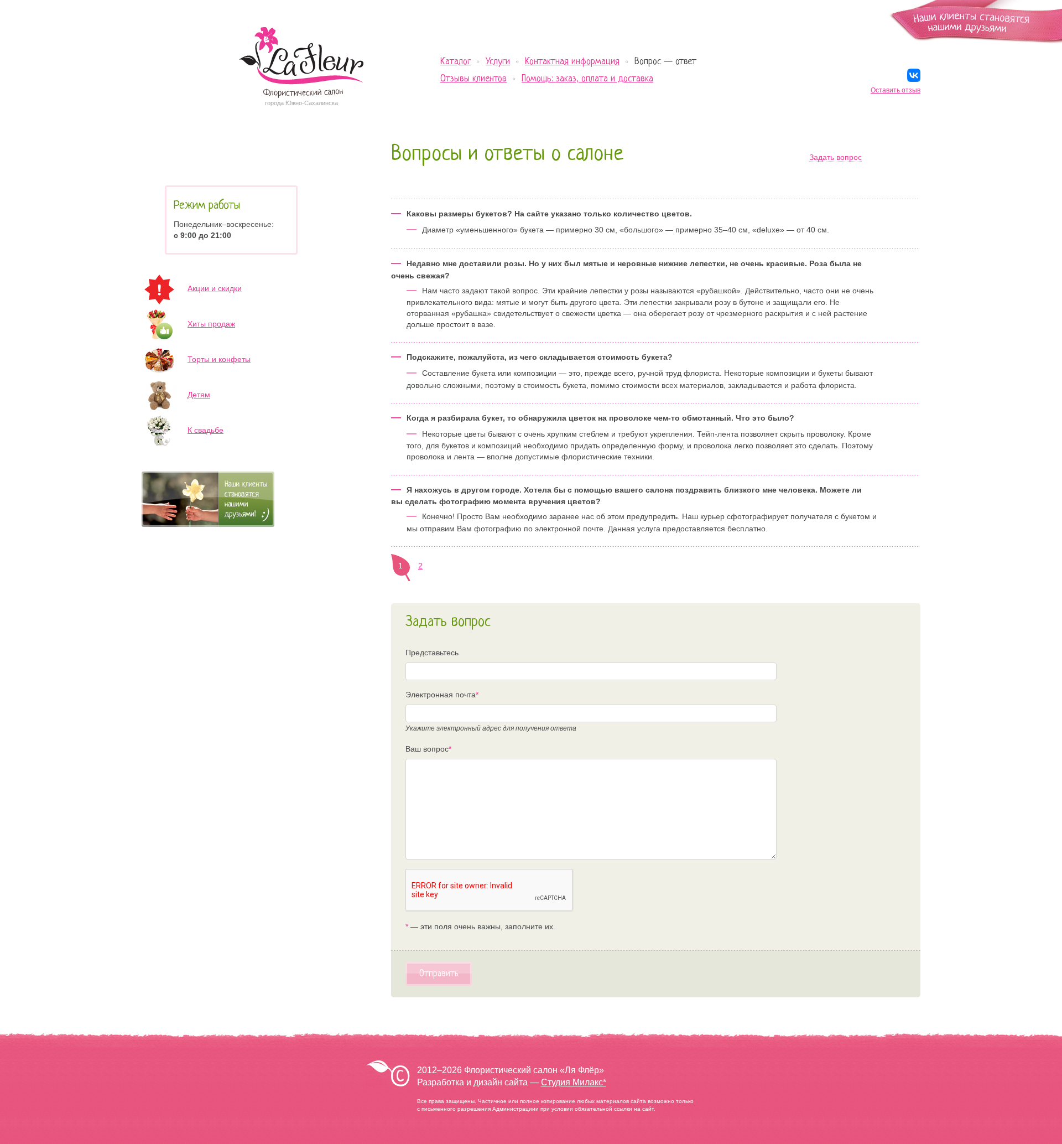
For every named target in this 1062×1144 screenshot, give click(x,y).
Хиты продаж (211, 323)
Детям (199, 394)
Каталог (455, 61)
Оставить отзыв (895, 90)
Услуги (498, 61)
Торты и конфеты (219, 359)
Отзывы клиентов (473, 79)
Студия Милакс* (573, 1082)
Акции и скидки (215, 288)
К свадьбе (205, 430)
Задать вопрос (835, 157)
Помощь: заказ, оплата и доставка (587, 79)
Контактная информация (572, 61)
